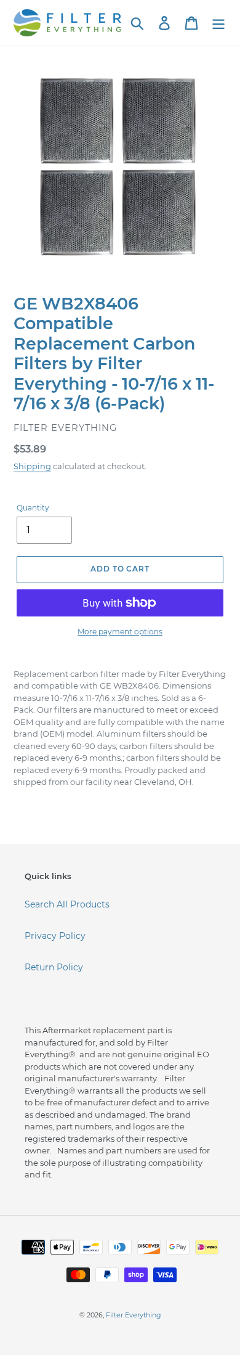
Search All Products (67, 904)
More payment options (120, 631)
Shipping (32, 466)
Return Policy (54, 967)
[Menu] (218, 23)
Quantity (33, 507)
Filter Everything (133, 1315)
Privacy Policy (55, 935)
